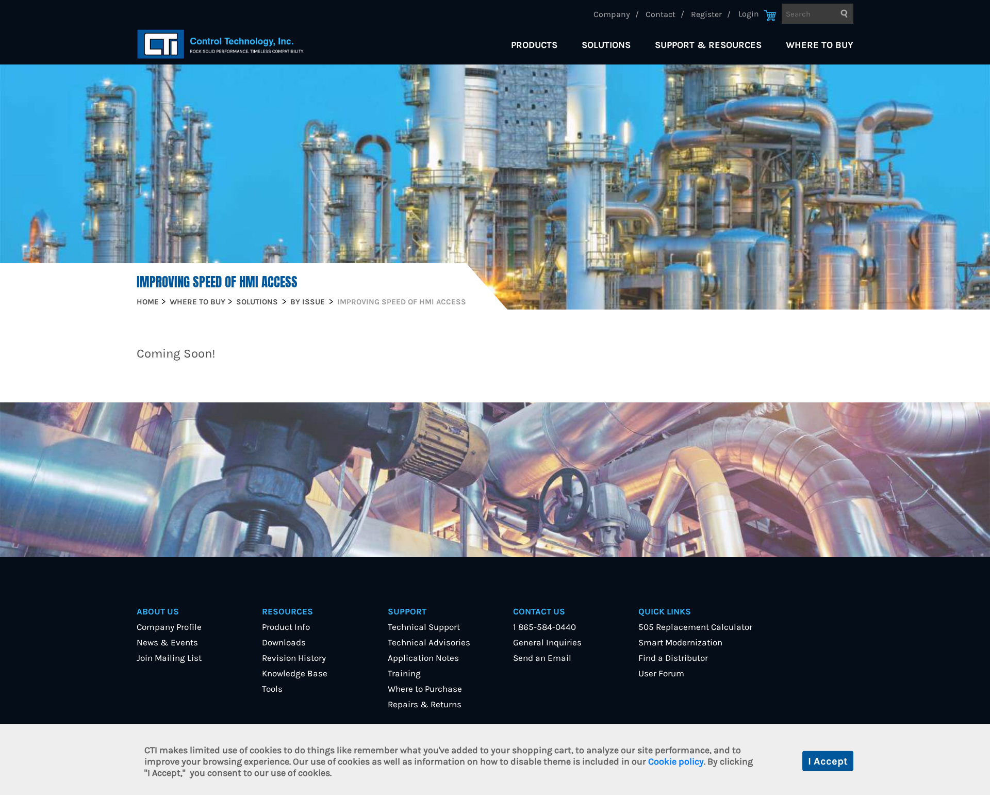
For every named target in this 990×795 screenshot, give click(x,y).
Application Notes (423, 658)
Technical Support (424, 627)
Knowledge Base (294, 673)
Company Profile (169, 627)
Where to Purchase (425, 689)
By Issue (307, 301)
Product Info (286, 627)
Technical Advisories (429, 642)
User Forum (661, 673)
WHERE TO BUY (819, 45)
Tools (272, 689)
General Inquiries (547, 642)
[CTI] (220, 44)
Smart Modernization (680, 642)
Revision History (294, 658)
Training (404, 673)
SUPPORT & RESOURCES (708, 45)
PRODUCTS (534, 45)
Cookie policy (676, 761)
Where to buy (197, 301)
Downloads (284, 642)
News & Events (167, 642)
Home (148, 301)
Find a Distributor (673, 658)
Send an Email (542, 658)
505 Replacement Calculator (695, 627)
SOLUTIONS (606, 45)
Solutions (257, 301)
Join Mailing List (169, 658)
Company (611, 14)
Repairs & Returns (424, 704)
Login (748, 14)
